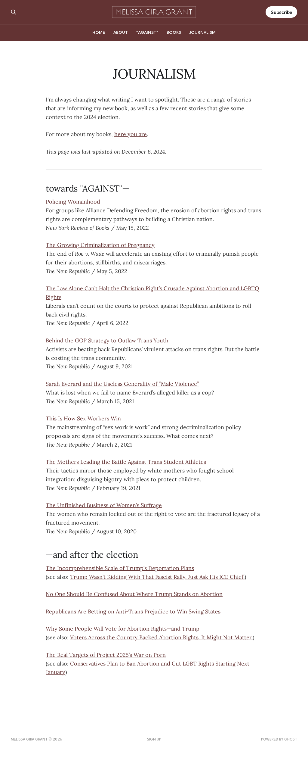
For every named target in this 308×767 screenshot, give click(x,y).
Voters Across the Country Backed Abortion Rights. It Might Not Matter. (161, 637)
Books (174, 32)
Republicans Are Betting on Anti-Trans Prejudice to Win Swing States (133, 611)
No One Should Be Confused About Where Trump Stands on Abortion (134, 594)
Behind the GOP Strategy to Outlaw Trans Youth (107, 340)
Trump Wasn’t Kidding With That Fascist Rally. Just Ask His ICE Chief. (157, 576)
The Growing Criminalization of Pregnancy (100, 245)
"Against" (147, 32)
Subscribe (281, 12)
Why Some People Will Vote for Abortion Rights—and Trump (122, 628)
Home (98, 32)
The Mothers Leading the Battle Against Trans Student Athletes (126, 461)
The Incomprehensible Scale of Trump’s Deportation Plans (120, 568)
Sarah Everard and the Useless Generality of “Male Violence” (122, 383)
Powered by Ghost (279, 739)
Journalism (202, 32)
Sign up (154, 739)
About (120, 32)
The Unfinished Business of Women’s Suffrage (104, 505)
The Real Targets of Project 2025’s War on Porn (106, 654)
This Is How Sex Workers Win (83, 418)
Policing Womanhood (73, 201)
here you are (130, 134)
